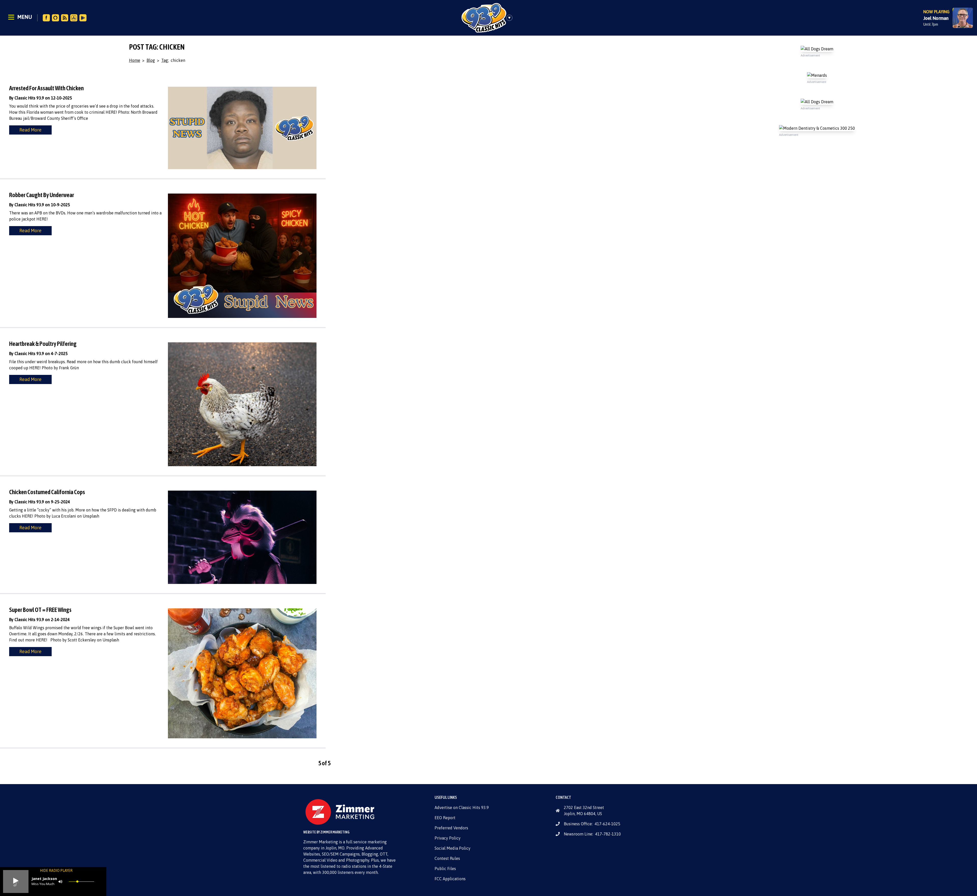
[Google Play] (83, 17)
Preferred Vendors (451, 828)
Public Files (445, 868)
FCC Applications (450, 878)
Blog (151, 60)
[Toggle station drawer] (510, 18)
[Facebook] (46, 17)
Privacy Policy (448, 838)
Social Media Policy (452, 848)
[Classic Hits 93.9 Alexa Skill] (55, 17)
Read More (30, 130)
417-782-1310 (608, 834)
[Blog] (64, 17)
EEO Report (445, 817)
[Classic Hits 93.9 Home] (484, 18)
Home (134, 60)
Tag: (165, 60)
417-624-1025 (607, 823)
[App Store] (73, 17)
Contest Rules (447, 858)
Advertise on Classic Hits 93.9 (462, 807)
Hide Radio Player (56, 871)
